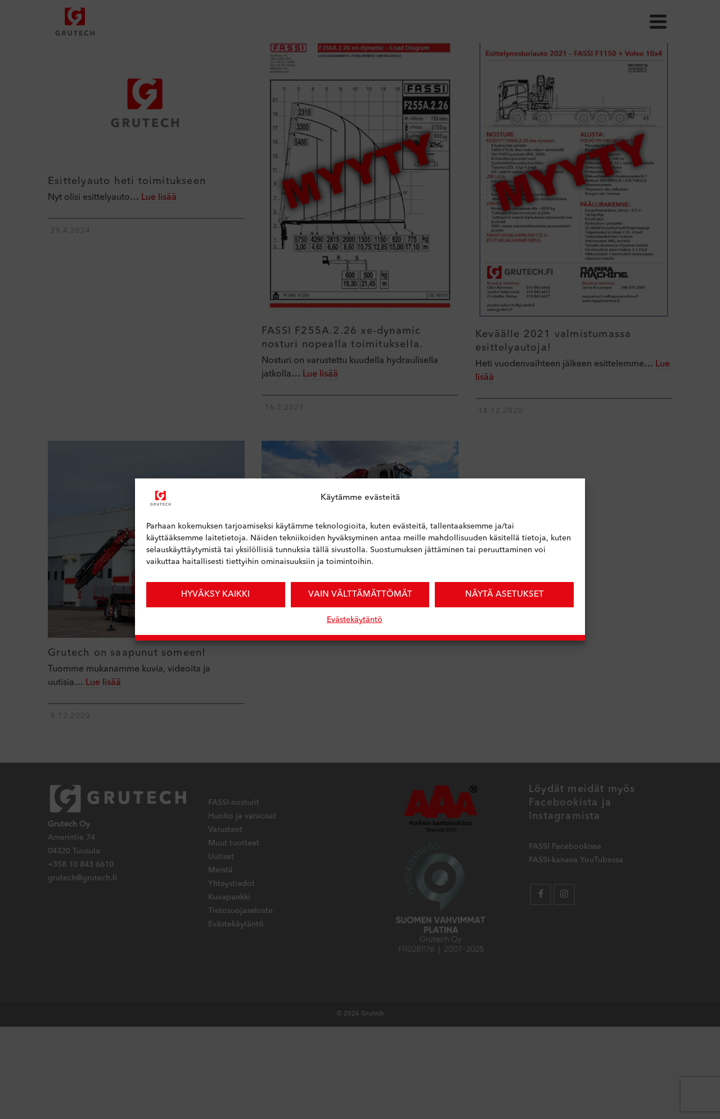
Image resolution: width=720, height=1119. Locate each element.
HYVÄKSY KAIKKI (215, 594)
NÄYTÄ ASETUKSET (504, 594)
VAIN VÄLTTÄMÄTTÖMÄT (360, 594)
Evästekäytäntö (354, 620)
